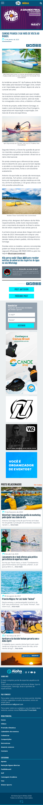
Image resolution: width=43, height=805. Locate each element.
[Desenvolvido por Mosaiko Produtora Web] (21, 801)
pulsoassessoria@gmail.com (12, 704)
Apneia (3, 761)
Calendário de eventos (10, 731)
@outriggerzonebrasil (16, 253)
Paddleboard (6, 769)
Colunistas (5, 735)
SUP (2, 773)
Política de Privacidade (27, 710)
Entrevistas (5, 743)
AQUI (25, 257)
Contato (4, 751)
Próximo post (21, 296)
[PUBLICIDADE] (21, 363)
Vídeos (3, 724)
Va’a (2, 781)
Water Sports (6, 785)
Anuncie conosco (7, 747)
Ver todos (38, 485)
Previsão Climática (8, 728)
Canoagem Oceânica (9, 777)
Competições (6, 739)
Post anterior (21, 289)
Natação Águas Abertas (10, 765)
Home (3, 720)
